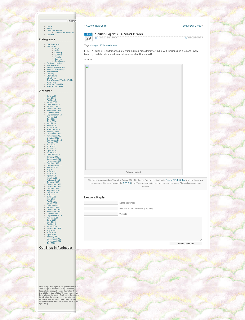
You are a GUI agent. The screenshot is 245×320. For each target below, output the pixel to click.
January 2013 (53, 157)
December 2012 (54, 159)
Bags (57, 48)
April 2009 (51, 235)
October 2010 (53, 214)
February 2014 (53, 129)
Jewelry (58, 57)
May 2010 (51, 222)
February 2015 (53, 104)
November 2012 (54, 161)
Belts (57, 51)
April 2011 (51, 201)
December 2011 (54, 184)
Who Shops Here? (55, 86)
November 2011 (54, 186)
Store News (52, 76)
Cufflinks (58, 55)
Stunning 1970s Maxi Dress (119, 34)
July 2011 (51, 195)
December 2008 (54, 239)
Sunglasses (60, 61)
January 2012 (53, 182)
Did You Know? (53, 44)
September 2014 (54, 115)
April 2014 (51, 125)
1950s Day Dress (192, 25)
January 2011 (53, 207)
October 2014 (53, 113)
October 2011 (53, 188)
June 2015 (51, 96)
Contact (50, 35)
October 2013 (53, 138)
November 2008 (54, 241)
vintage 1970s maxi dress (103, 45)
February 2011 (53, 205)
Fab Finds (51, 46)
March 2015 (52, 102)
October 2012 (53, 163)
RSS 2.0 (127, 183)
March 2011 (52, 203)
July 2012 (51, 169)
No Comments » (195, 38)
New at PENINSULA (56, 67)
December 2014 (54, 108)
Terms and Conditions (64, 33)
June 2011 (51, 197)
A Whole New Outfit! (96, 25)
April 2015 (51, 100)
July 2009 (51, 230)
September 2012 (54, 165)
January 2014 (53, 132)
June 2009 (51, 232)
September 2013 (54, 140)
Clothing (58, 53)
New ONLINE (53, 72)
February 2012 (53, 180)
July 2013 (51, 144)
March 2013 (52, 153)
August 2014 (52, 117)
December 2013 (54, 134)
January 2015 (53, 106)
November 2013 (54, 136)
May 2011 (51, 199)
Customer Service (54, 30)
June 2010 (51, 220)
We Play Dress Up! (55, 84)
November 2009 (54, 228)
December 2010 (54, 209)
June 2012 (51, 172)
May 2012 (51, 174)
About (49, 28)
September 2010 (54, 216)
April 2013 (51, 150)
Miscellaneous (53, 65)
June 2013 (51, 146)
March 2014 (52, 127)
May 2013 (51, 148)
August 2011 (52, 193)
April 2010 (51, 224)
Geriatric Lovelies (54, 63)
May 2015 (51, 98)
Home (49, 26)
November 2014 (54, 111)
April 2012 (51, 176)
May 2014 (51, 123)
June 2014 (51, 121)
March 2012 (52, 178)
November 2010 (54, 211)
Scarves (58, 59)
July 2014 (51, 119)
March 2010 (52, 226)
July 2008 (51, 243)
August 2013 (52, 142)
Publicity (50, 74)
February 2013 (53, 155)
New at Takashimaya (56, 69)
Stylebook (51, 78)
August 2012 (52, 167)
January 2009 (53, 237)
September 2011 (54, 190)
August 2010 (52, 218)
